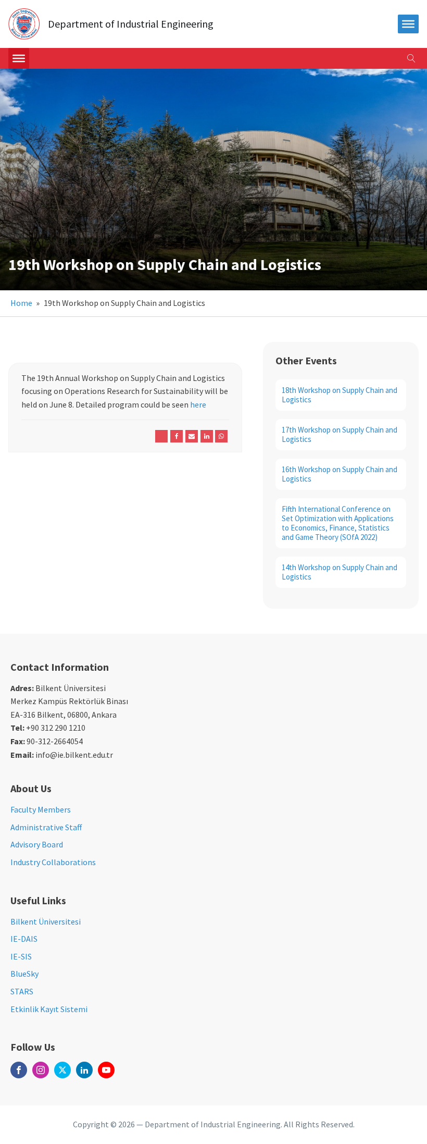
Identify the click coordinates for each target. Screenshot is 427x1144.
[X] (161, 436)
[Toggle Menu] (18, 58)
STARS (21, 991)
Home (21, 303)
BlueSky (24, 973)
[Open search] (411, 58)
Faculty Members (40, 809)
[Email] (191, 436)
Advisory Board (36, 844)
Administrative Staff (46, 827)
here (198, 404)
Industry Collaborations (53, 862)
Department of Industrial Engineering (131, 24)
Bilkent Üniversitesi (45, 921)
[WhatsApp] (221, 436)
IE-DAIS (23, 938)
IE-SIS (21, 956)
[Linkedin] (206, 436)
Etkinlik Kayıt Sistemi (48, 1009)
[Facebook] (176, 436)
